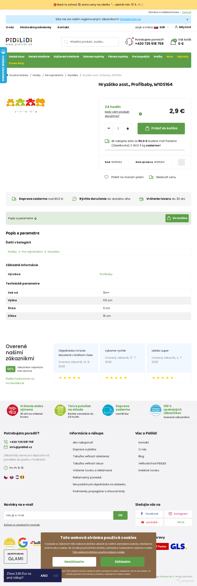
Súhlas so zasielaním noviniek (22, 524)
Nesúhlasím (74, 561)
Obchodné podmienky (35, 27)
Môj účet (185, 27)
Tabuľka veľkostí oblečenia (91, 456)
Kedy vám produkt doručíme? (117, 114)
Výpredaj (182, 56)
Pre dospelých (141, 56)
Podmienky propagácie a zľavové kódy (99, 491)
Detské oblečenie (39, 56)
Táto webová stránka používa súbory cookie (98, 552)
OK (120, 515)
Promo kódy (16, 63)
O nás (10, 27)
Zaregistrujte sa (130, 19)
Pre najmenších (54, 75)
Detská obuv (16, 56)
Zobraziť (186, 12)
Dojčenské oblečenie (66, 56)
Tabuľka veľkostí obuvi (88, 463)
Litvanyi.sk (166, 576)
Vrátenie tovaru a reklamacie (92, 470)
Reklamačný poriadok (87, 477)
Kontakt (63, 27)
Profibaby (106, 274)
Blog (141, 456)
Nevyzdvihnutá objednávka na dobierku (99, 484)
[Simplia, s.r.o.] (185, 580)
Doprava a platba (84, 449)
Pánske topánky (118, 56)
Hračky (158, 56)
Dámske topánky (93, 56)
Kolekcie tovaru (149, 470)
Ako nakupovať (83, 442)
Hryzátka (73, 75)
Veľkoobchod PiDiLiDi (152, 463)
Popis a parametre (20, 218)
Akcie (169, 56)
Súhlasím (122, 561)
